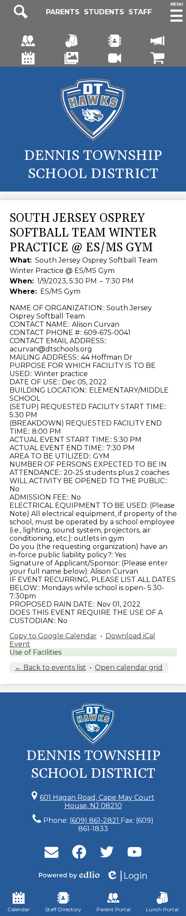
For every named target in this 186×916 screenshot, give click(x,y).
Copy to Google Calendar (53, 636)
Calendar (18, 909)
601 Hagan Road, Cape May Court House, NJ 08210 (97, 801)
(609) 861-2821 (95, 820)
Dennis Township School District (93, 164)
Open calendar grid (129, 667)
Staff (140, 12)
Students (104, 12)
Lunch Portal (162, 909)
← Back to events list (50, 667)
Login (127, 876)
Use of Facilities (35, 652)
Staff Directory (63, 909)
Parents (63, 12)
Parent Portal (113, 909)
